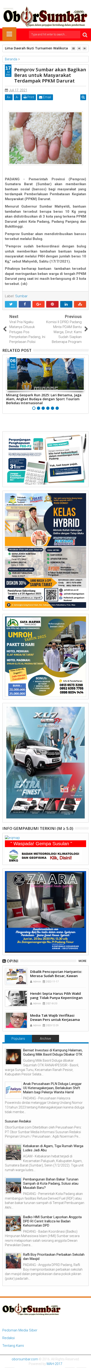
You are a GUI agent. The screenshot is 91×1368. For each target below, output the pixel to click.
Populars (18, 1038)
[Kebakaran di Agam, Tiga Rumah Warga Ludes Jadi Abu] (13, 1152)
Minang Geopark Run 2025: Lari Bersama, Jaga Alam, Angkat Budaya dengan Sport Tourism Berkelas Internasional (43, 399)
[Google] (52, 3)
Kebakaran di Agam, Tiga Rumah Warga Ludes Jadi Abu (53, 1148)
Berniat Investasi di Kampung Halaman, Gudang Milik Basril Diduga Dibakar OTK (53, 1052)
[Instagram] (45, 3)
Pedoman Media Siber (19, 1330)
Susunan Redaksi (18, 1121)
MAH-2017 (54, 1364)
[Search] (85, 34)
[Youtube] (60, 3)
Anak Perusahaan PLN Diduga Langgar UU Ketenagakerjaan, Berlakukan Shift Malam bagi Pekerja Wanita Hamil (52, 1088)
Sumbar (21, 296)
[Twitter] (38, 3)
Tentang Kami (13, 1346)
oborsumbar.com (25, 1359)
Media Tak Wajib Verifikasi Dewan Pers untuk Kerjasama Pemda (55, 1019)
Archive (45, 1038)
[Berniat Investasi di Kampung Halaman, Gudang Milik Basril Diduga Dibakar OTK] (13, 1056)
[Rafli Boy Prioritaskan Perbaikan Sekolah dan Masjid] (13, 1261)
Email (46, 97)
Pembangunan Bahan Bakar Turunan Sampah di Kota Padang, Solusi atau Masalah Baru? (50, 1183)
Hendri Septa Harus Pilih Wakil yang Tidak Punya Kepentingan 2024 (56, 997)
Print (30, 97)
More (82, 961)
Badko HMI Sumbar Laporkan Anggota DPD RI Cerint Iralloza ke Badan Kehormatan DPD (52, 1221)
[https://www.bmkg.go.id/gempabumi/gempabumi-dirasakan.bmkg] (43, 855)
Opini (12, 961)
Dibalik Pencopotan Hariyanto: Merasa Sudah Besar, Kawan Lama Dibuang (56, 975)
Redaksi (8, 1338)
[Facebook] (31, 3)
